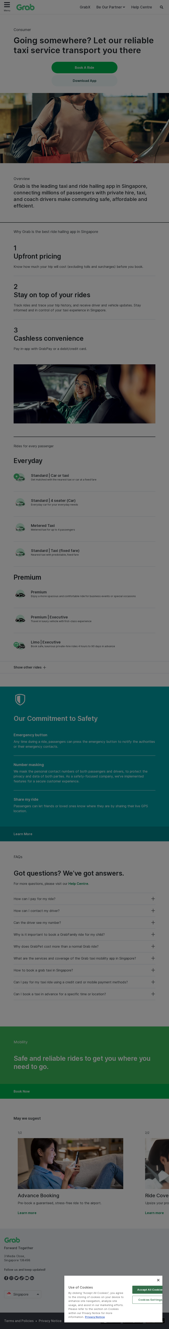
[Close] (158, 1280)
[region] (113, 1299)
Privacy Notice (95, 1317)
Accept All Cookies (150, 1289)
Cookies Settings (150, 1299)
